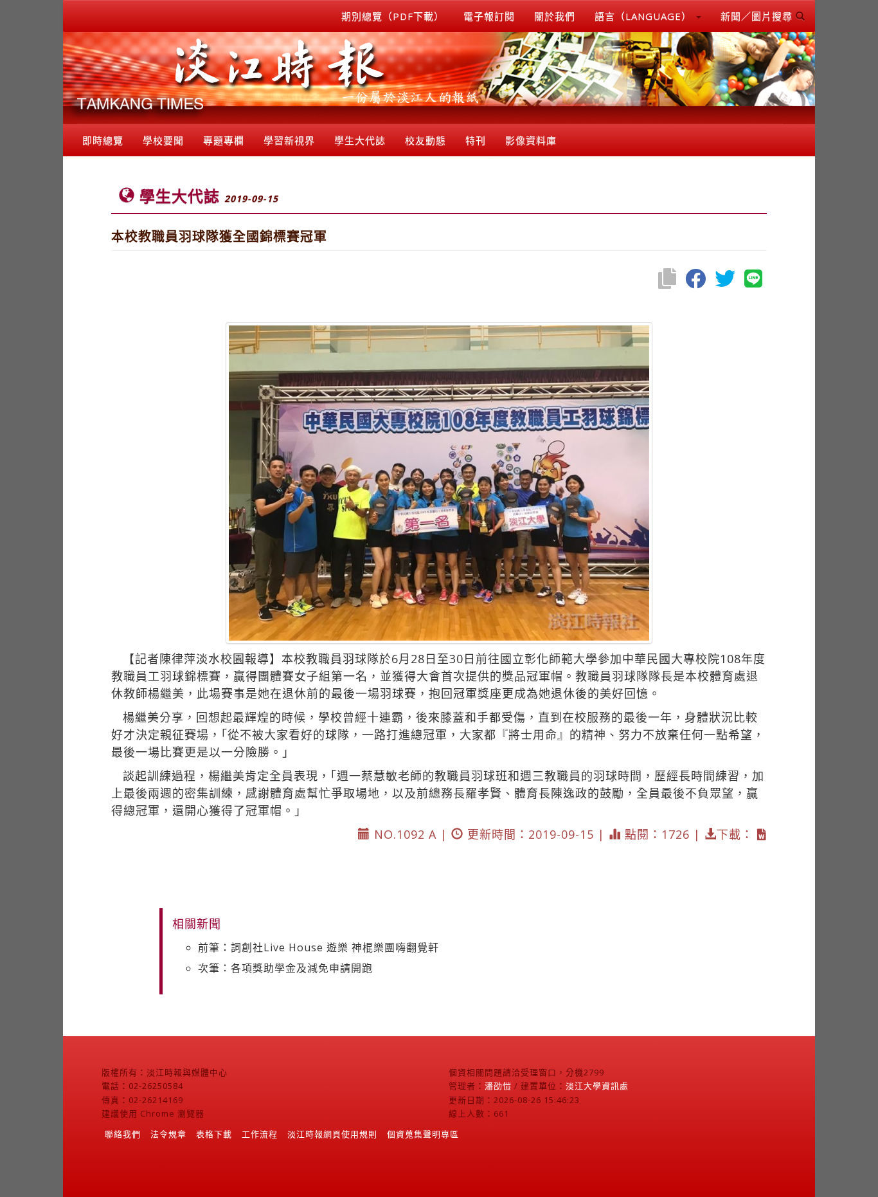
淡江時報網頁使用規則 (332, 1134)
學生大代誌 (360, 140)
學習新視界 (289, 140)
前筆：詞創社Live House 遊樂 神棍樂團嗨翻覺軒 (318, 947)
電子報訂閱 (489, 16)
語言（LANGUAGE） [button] (645, 16)
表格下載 (214, 1134)
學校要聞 (163, 140)
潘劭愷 (498, 1086)
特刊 (475, 140)
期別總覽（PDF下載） (392, 16)
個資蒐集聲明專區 (423, 1134)
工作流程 (260, 1134)
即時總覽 (102, 140)
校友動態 (425, 140)
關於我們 (554, 16)
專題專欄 (223, 140)
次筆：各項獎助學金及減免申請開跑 (285, 968)
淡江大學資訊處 (597, 1086)
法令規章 (168, 1134)
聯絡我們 (123, 1134)
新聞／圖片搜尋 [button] (758, 16)
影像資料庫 (531, 140)
